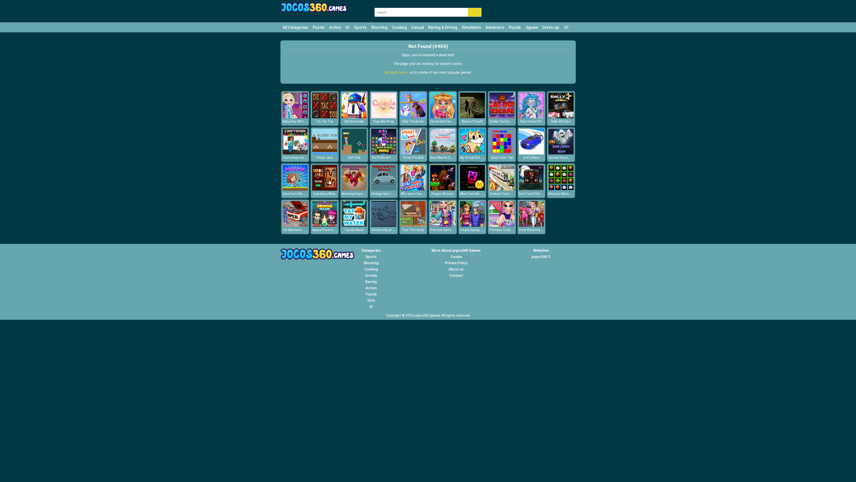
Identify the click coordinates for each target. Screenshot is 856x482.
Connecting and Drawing (388, 230)
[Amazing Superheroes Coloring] (354, 189)
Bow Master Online (443, 157)
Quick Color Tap (502, 157)
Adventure (495, 27)
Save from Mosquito (297, 193)
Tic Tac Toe (324, 121)
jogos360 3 (541, 257)
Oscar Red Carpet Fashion (448, 121)
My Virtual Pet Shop (474, 157)
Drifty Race (531, 157)
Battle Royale (354, 121)
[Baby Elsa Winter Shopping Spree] (295, 117)
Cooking (399, 27)
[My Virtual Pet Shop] (472, 153)
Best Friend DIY (531, 121)
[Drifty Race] (531, 153)
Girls (371, 300)
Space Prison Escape (327, 230)
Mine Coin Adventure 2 (476, 193)
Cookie (456, 257)
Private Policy (456, 263)
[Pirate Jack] (324, 153)
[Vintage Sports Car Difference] (383, 189)
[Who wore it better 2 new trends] (413, 189)
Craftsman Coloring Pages (302, 157)
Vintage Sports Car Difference (392, 193)
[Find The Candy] (413, 225)
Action (335, 27)
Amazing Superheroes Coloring (364, 193)
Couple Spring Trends (475, 230)
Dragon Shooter (443, 193)
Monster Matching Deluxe (566, 193)
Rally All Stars (561, 121)
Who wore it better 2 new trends (424, 193)
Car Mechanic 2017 (296, 230)
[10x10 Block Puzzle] (383, 153)
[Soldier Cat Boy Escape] (501, 117)
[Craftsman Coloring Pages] (295, 153)
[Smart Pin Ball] (413, 153)
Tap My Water (354, 230)
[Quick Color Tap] (501, 153)
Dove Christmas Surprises (537, 230)
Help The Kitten (413, 121)
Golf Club (354, 157)
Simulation (471, 27)
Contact (456, 275)
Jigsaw (531, 27)
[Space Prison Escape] (324, 225)
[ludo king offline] (324, 189)
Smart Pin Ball (413, 157)
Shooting (379, 27)
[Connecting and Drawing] (383, 225)
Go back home (396, 72)
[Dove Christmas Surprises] (531, 225)
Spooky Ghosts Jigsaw (564, 157)
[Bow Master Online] (442, 153)
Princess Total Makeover (507, 230)
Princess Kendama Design (449, 230)
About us (456, 269)
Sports (360, 27)
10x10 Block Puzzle (385, 157)
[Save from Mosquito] (295, 189)
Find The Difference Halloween (541, 193)
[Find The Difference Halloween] (531, 189)
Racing (371, 282)
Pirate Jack (325, 157)
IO (348, 27)
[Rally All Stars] (561, 117)
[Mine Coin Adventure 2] (472, 189)
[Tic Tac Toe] (324, 117)
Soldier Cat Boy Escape (505, 121)
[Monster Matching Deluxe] (561, 189)
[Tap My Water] (354, 225)
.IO (566, 27)
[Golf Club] (354, 153)
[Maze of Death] (472, 117)
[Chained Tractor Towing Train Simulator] (501, 189)
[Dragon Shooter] (442, 189)
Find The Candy (413, 230)
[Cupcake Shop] (383, 117)
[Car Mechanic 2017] (295, 225)
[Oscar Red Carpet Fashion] (442, 117)
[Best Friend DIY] (531, 117)
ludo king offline (324, 193)
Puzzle (319, 27)
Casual (417, 27)
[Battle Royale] (354, 117)
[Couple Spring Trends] (472, 225)
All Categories (295, 27)
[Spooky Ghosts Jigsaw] (561, 153)
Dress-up (550, 27)
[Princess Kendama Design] (442, 225)
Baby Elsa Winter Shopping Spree (306, 121)
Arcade (371, 275)
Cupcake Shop (383, 121)
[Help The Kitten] (413, 117)
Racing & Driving (442, 27)
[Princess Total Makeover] (501, 225)
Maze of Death (472, 121)
